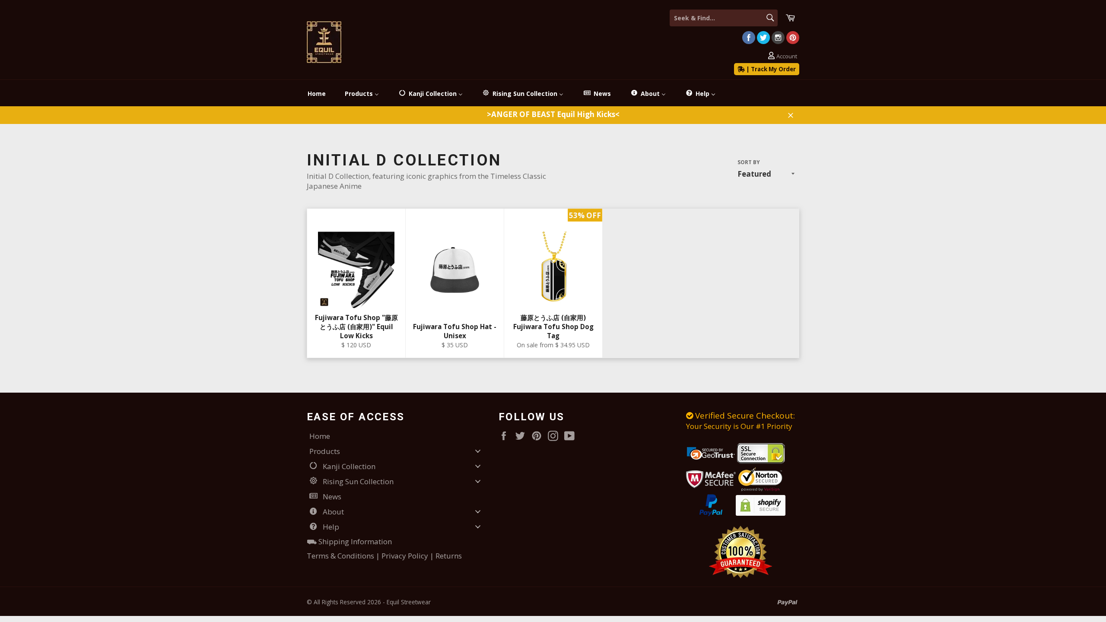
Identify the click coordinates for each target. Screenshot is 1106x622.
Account (786, 56)
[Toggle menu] (477, 450)
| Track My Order (770, 69)
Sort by (748, 162)
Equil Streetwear (409, 602)
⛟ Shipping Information (349, 541)
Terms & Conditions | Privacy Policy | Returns (384, 556)
